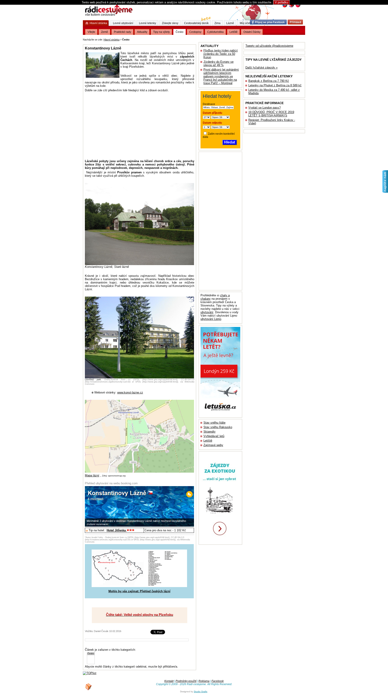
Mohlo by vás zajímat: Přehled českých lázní (139, 591)
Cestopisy (195, 32)
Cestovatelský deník (196, 23)
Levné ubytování (123, 23)
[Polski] (298, 7)
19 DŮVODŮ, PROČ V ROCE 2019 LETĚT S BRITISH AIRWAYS (271, 113)
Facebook (218, 681)
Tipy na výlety (161, 32)
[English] (291, 7)
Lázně (230, 23)
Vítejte (91, 32)
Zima (217, 23)
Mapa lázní (92, 475)
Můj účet (245, 23)
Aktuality (142, 32)
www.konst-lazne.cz (130, 392)
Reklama (203, 681)
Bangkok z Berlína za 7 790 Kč (268, 81)
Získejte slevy (170, 23)
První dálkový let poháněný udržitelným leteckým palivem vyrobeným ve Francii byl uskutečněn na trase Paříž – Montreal (221, 76)
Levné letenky (147, 23)
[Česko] (91, 653)
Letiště (207, 440)
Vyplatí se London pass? (264, 107)
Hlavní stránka (111, 39)
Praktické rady (122, 32)
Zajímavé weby (213, 445)
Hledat (229, 142)
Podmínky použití (186, 681)
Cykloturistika (215, 32)
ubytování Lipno (211, 319)
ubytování (207, 312)
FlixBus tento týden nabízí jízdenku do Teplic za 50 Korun (220, 54)
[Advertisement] (186, 38)
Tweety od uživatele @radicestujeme (269, 45)
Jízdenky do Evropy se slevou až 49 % (218, 63)
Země (104, 32)
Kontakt (169, 681)
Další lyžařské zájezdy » (261, 67)
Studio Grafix (200, 691)
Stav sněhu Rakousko (217, 427)
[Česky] (285, 7)
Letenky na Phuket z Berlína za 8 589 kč (275, 85)
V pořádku (281, 2)
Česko (179, 32)
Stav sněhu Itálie (214, 422)
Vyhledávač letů (213, 436)
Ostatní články (251, 32)
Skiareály (209, 431)
